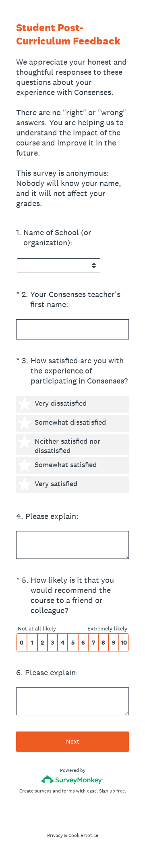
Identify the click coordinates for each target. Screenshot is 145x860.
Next (72, 741)
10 (124, 642)
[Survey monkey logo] (72, 779)
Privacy (55, 835)
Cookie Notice (83, 835)
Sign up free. (112, 791)
